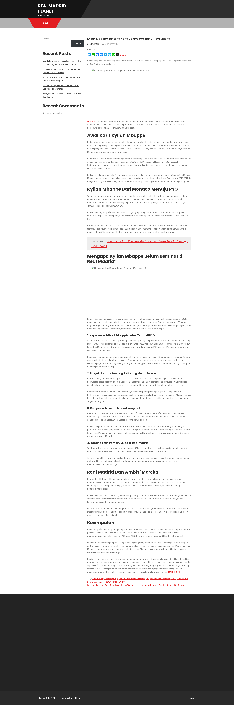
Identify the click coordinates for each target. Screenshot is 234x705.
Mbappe (91, 121)
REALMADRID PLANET (52, 8)
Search (46, 38)
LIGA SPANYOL (111, 43)
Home (45, 22)
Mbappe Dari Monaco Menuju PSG (161, 578)
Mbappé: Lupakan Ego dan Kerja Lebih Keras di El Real (166, 585)
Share (123, 55)
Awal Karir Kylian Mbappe (104, 578)
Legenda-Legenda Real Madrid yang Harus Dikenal (110, 585)
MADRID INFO (174, 572)
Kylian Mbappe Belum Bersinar (131, 578)
